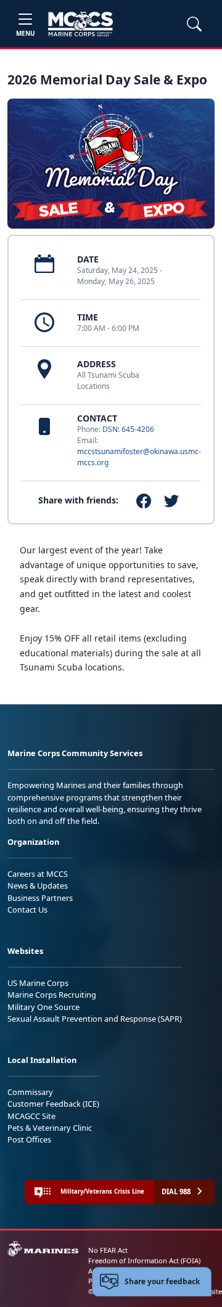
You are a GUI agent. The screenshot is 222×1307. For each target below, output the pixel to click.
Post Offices (29, 1139)
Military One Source (43, 1006)
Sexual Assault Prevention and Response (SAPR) (94, 1018)
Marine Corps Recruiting (51, 994)
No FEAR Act (108, 1250)
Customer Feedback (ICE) (53, 1103)
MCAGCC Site (31, 1116)
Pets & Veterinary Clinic (49, 1127)
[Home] (80, 24)
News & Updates (37, 885)
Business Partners (40, 897)
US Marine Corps (37, 982)
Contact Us (27, 909)
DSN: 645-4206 (128, 429)
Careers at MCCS (37, 873)
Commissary (30, 1091)
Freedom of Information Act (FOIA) (144, 1260)
